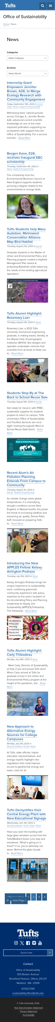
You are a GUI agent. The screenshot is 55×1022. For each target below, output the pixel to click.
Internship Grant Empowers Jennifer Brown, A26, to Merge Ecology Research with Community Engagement (26, 91)
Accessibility (28, 1015)
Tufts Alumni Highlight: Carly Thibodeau (24, 652)
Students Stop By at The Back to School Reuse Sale (27, 395)
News (13, 24)
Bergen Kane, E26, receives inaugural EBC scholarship (25, 157)
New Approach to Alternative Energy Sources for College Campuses (22, 733)
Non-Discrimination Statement (28, 1008)
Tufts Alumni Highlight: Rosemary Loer (24, 315)
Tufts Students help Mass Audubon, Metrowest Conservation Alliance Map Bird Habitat (26, 235)
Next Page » (19, 900)
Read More (24, 138)
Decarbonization (14, 746)
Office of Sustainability (25, 16)
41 (7, 900)
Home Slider (29, 825)
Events (39, 246)
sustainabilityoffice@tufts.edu (28, 993)
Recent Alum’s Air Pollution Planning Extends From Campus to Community (26, 479)
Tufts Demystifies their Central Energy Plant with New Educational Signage (26, 814)
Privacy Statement (28, 1011)
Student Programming (29, 106)
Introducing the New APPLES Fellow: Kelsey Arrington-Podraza (24, 567)
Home (6, 24)
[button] (28, 952)
